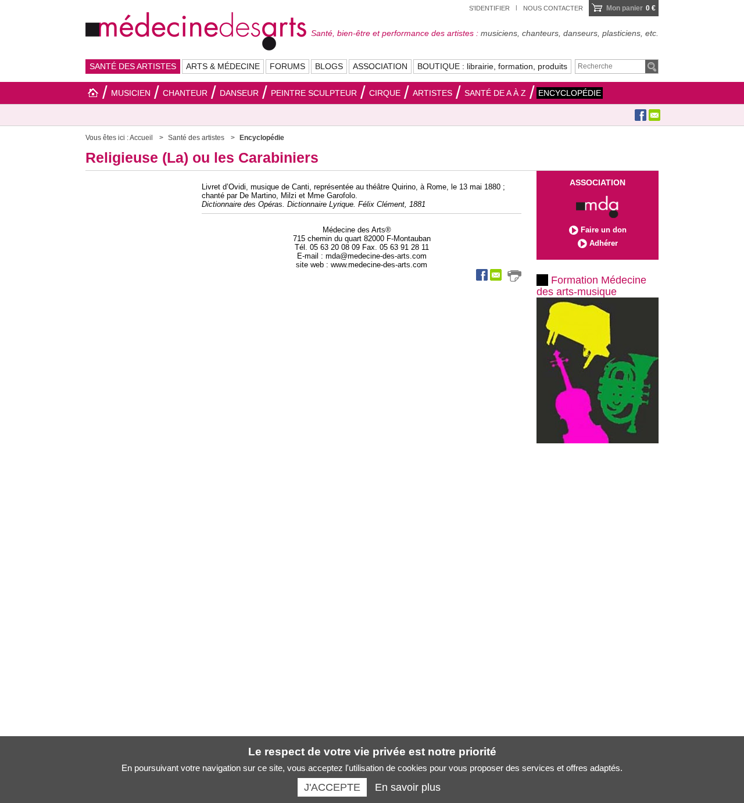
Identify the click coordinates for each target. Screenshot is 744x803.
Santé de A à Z (495, 93)
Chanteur (185, 93)
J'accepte (332, 787)
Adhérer (603, 243)
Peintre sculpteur (314, 93)
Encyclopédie (569, 93)
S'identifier (489, 8)
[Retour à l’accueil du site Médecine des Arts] (195, 29)
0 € (631, 8)
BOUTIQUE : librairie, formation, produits (492, 66)
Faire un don (604, 229)
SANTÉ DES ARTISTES (133, 66)
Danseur (239, 93)
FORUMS (287, 66)
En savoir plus (408, 787)
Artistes (432, 93)
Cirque (384, 93)
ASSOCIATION (380, 66)
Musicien (131, 93)
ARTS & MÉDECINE (223, 66)
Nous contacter (553, 8)
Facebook (640, 115)
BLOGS (329, 66)
